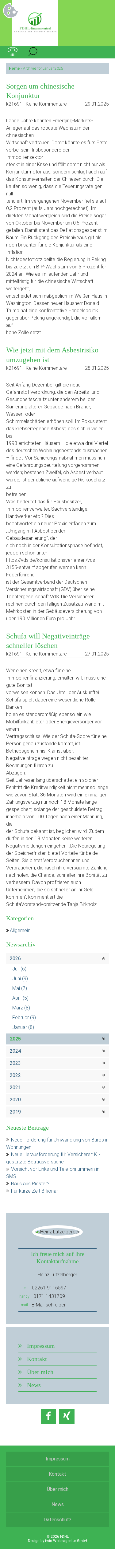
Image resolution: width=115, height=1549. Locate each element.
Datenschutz (57, 1520)
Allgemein (20, 930)
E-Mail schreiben (49, 1305)
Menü (102, 52)
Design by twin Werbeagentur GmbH (57, 1541)
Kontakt (37, 1358)
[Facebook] (48, 1416)
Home (14, 68)
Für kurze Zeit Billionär (34, 1191)
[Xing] (67, 1416)
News (34, 1385)
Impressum (41, 1345)
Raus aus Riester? (30, 1184)
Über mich (40, 1372)
